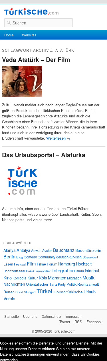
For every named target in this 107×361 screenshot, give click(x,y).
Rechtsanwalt (88, 284)
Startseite (11, 316)
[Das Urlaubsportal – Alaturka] (22, 203)
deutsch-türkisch (69, 256)
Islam (80, 270)
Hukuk (30, 271)
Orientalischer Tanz (41, 284)
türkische (74, 291)
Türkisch (59, 291)
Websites (29, 34)
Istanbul (92, 270)
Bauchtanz (63, 250)
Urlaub (90, 291)
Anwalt (36, 250)
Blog (19, 257)
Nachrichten (14, 284)
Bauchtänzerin (88, 250)
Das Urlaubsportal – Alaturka (43, 154)
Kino (7, 278)
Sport (19, 292)
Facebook (94, 321)
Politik (71, 284)
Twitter (64, 321)
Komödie (20, 277)
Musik (88, 277)
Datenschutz (51, 316)
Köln (43, 278)
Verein (9, 298)
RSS (78, 321)
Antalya (23, 250)
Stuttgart (30, 292)
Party (62, 284)
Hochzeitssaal (14, 271)
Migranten (57, 278)
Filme (41, 264)
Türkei (44, 291)
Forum (52, 264)
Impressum (73, 316)
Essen (8, 264)
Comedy (30, 256)
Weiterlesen (58, 138)
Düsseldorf (90, 257)
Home (9, 34)
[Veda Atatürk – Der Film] (22, 99)
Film (31, 263)
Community (46, 256)
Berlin (9, 256)
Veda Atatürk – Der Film (36, 59)
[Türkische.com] (31, 12)
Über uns (30, 316)
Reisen (9, 291)
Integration (63, 270)
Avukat (47, 250)
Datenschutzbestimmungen (22, 354)
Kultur (32, 278)
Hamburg (66, 264)
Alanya (9, 250)
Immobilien (43, 271)
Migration (74, 278)
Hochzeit (84, 264)
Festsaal (20, 264)
